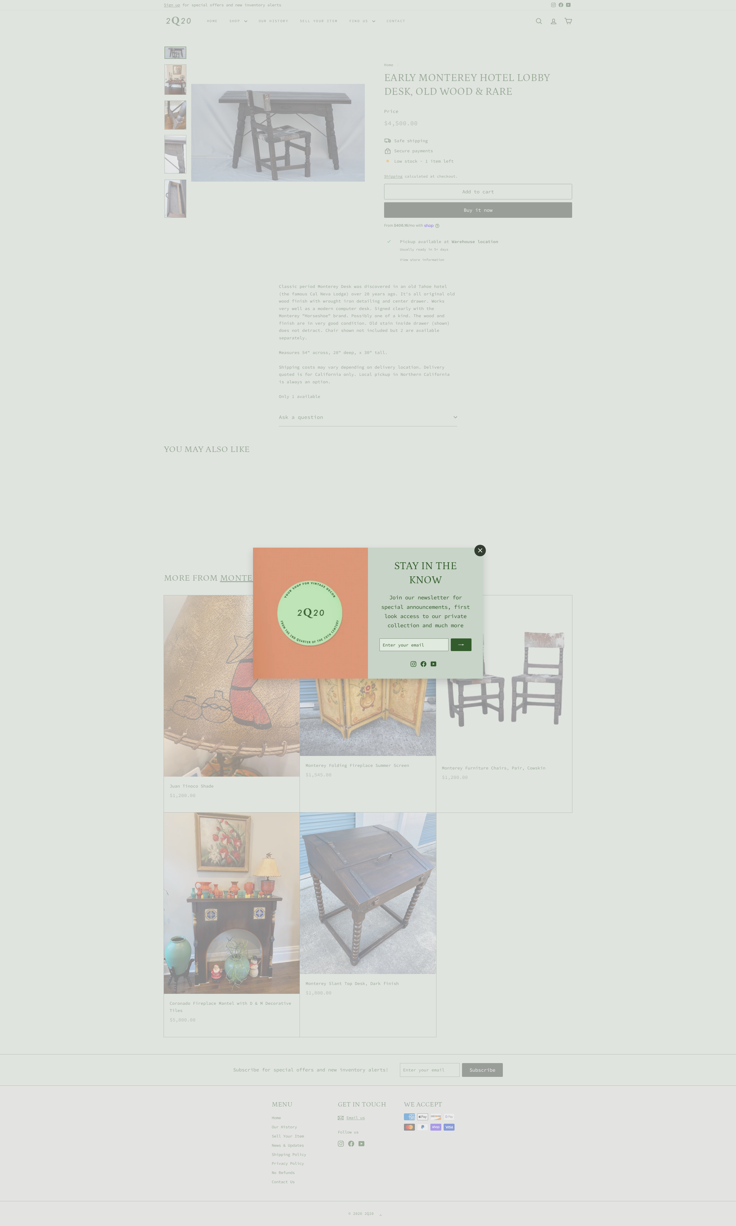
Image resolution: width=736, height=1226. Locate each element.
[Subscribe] (461, 644)
